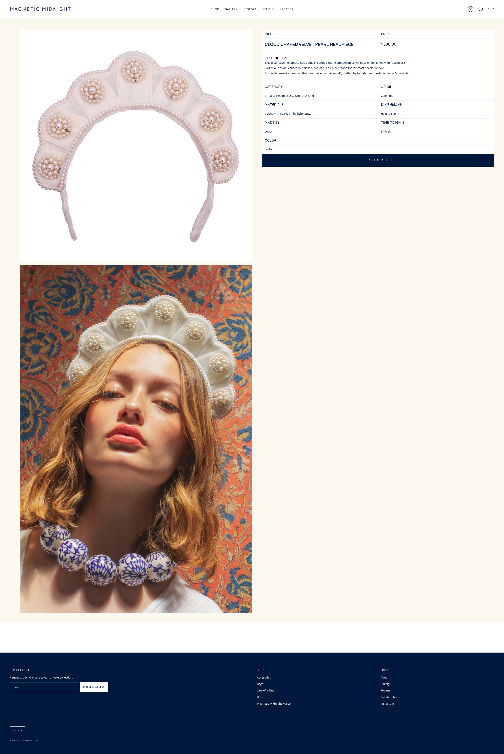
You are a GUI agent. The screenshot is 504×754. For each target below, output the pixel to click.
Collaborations (390, 697)
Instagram (387, 703)
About (384, 677)
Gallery (385, 684)
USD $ (16, 730)
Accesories (264, 677)
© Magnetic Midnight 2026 (24, 740)
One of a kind (266, 690)
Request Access (94, 686)
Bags (260, 684)
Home (261, 697)
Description (276, 58)
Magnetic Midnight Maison (274, 703)
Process (386, 690)
